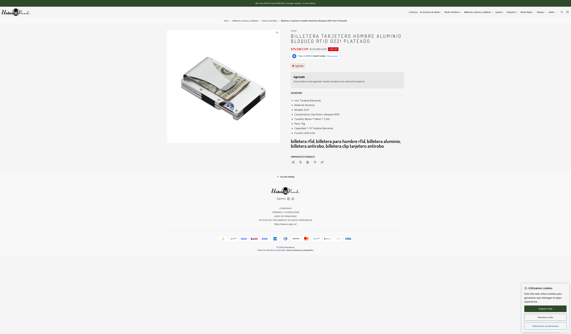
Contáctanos (285, 208)
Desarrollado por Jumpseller (300, 250)
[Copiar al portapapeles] (322, 162)
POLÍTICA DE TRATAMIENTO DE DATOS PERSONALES (285, 220)
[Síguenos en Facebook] (292, 198)
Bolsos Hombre (269, 21)
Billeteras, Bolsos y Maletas (245, 21)
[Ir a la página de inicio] (16, 12)
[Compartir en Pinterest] (314, 162)
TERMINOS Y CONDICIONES (285, 212)
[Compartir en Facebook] (293, 162)
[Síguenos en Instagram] (288, 198)
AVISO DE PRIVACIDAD (285, 216)
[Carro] (567, 12)
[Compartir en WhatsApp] (307, 162)
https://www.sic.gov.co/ (285, 224)
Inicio (226, 21)
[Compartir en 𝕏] (300, 162)
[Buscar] (562, 12)
